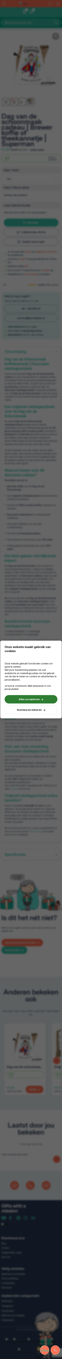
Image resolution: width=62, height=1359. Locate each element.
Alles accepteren (29, 699)
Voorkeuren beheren (29, 709)
